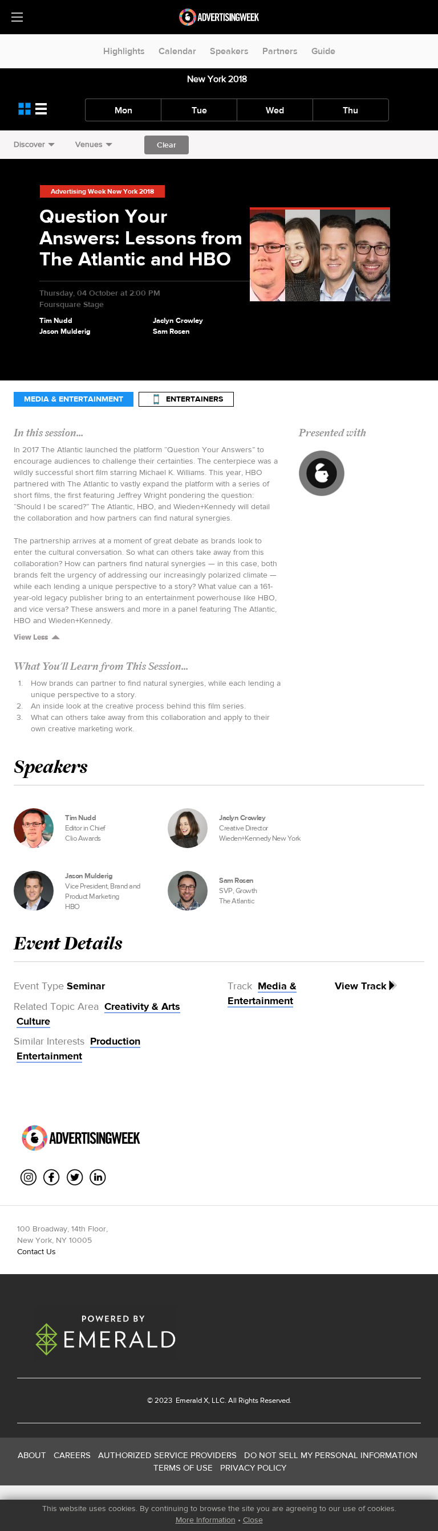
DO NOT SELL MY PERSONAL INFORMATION (330, 1455)
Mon (123, 110)
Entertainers (194, 399)
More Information (206, 1519)
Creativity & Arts (142, 1006)
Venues (89, 144)
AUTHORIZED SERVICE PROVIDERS (167, 1455)
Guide (323, 51)
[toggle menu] (17, 17)
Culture (33, 1021)
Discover (29, 144)
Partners (280, 51)
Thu (350, 110)
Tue (199, 110)
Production (115, 1041)
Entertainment (49, 1056)
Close (253, 1519)
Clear (166, 144)
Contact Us (36, 1251)
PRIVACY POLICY (253, 1467)
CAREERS (72, 1455)
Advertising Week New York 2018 (102, 191)
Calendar (177, 51)
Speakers (229, 51)
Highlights (124, 51)
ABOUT (32, 1455)
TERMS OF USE (183, 1467)
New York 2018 (217, 79)
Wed (275, 110)
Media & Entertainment (73, 399)
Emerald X (191, 1400)
